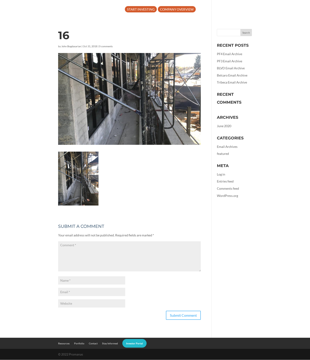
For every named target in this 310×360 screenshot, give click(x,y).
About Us (207, 9)
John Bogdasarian (71, 46)
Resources (233, 9)
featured (223, 154)
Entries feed (225, 181)
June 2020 (224, 126)
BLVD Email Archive (231, 68)
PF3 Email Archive (229, 61)
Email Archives (227, 147)
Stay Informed (110, 343)
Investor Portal (289, 9)
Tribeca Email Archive (232, 82)
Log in (221, 174)
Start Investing (141, 9)
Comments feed (228, 188)
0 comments (106, 46)
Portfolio (260, 9)
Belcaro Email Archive (232, 75)
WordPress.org (227, 196)
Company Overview (177, 9)
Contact (93, 343)
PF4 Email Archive (229, 54)
